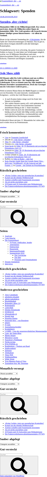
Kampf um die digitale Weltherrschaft (19, 178)
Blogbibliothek (10, 301)
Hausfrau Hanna (11, 318)
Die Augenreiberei (12, 240)
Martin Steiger (10, 336)
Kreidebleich (10, 329)
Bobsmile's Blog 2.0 (12, 303)
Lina (6, 138)
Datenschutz (14, 247)
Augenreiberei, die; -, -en (9, 5)
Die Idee (17, 257)
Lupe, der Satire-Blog (13, 333)
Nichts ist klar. (10, 342)
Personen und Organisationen (25, 260)
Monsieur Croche (11, 338)
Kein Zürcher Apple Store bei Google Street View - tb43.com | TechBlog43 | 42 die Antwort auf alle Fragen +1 (24, 163)
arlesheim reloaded (12, 297)
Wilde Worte (9, 359)
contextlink (9, 308)
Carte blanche (10, 238)
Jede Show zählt (10, 73)
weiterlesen (3, 63)
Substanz (8, 351)
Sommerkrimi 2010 (17, 253)
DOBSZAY (9, 312)
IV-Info (7, 325)
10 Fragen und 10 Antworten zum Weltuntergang (23, 184)
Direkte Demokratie (12, 310)
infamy (7, 323)
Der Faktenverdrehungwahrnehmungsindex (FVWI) (25, 186)
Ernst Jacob (9, 146)
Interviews (9, 264)
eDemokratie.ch (11, 314)
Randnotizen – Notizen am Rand (17, 346)
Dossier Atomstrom (12, 262)
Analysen (8, 236)
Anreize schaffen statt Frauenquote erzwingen (22, 180)
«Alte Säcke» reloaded (21, 140)
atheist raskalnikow (12, 299)
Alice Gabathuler (11, 295)
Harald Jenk (9, 316)
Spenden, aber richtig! (14, 21)
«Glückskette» (34, 39)
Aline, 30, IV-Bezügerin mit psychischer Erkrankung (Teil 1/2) (22, 156)
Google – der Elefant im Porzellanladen (30, 165)
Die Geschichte (20, 255)
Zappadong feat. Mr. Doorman (16, 363)
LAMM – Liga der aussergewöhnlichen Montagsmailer (26, 331)
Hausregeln (14, 249)
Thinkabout (9, 353)
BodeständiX (10, 305)
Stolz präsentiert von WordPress (12, 476)
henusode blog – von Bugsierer (17, 321)
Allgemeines (14, 245)
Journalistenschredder (13, 327)
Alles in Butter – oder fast (23, 159)
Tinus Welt (9, 355)
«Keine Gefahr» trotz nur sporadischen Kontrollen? (24, 176)
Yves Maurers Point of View (15, 361)
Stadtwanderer (10, 348)
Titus (7, 142)
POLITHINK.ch (11, 344)
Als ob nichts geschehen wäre (16, 182)
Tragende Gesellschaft (19, 138)
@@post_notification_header (21, 242)
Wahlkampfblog (11, 357)
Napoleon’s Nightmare (13, 340)
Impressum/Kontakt (17, 251)
